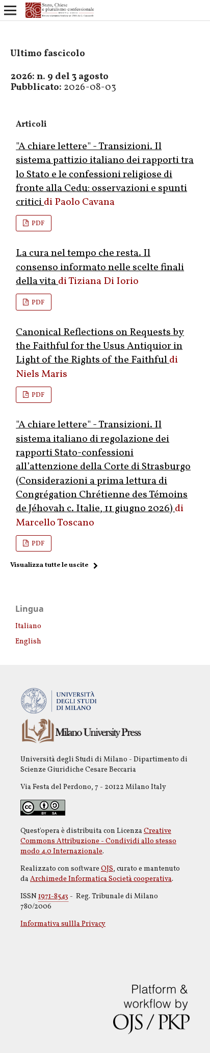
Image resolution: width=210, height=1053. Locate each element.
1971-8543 (53, 896)
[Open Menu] (10, 10)
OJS (107, 869)
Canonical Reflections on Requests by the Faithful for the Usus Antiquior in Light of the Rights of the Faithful (100, 346)
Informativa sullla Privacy (63, 924)
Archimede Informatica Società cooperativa (101, 879)
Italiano (28, 626)
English (28, 642)
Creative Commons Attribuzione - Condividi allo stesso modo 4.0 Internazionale (98, 841)
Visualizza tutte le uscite (49, 565)
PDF (37, 223)
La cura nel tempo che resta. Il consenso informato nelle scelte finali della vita (100, 267)
